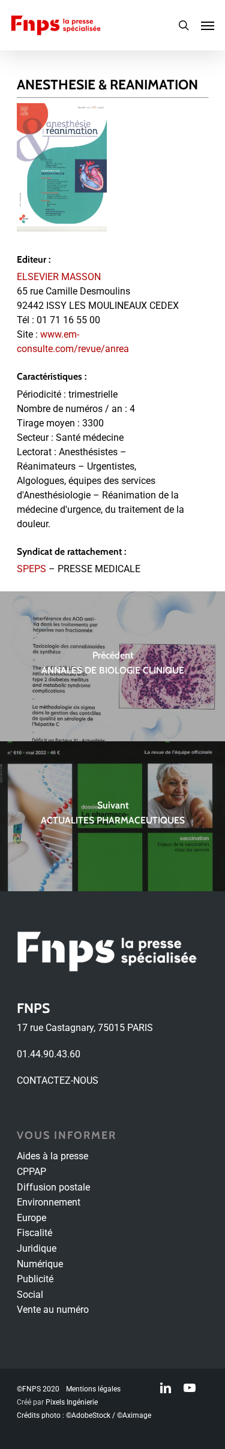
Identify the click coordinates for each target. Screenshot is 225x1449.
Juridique (36, 1248)
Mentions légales (93, 1389)
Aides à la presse (52, 1156)
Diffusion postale (53, 1187)
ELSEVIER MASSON (59, 276)
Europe (31, 1217)
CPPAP (31, 1171)
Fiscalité (34, 1232)
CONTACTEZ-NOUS (57, 1080)
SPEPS (31, 569)
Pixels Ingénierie (72, 1402)
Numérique (40, 1264)
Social (30, 1294)
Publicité (35, 1279)
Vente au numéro (53, 1309)
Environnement (48, 1202)
